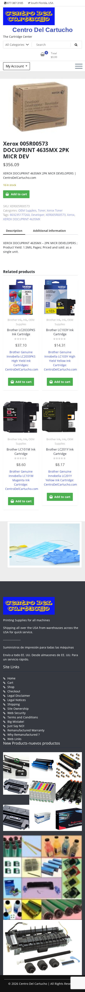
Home (11, 678)
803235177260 (20, 215)
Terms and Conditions (22, 717)
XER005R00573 (56, 215)
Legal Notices (16, 700)
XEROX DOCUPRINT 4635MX (21, 219)
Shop (10, 687)
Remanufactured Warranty (25, 730)
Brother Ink (15, 320)
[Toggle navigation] (79, 66)
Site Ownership (18, 709)
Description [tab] (14, 231)
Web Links (14, 739)
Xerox (70, 215)
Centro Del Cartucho (42, 29)
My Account (15, 66)
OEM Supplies (27, 210)
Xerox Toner (55, 210)
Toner (41, 210)
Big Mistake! (15, 722)
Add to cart (19, 194)
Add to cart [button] (23, 382)
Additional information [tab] (49, 231)
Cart (10, 683)
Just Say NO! (15, 726)
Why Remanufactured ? (23, 735)
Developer (37, 215)
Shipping (13, 704)
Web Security (16, 713)
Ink (25, 320)
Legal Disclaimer (18, 696)
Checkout (13, 691)
